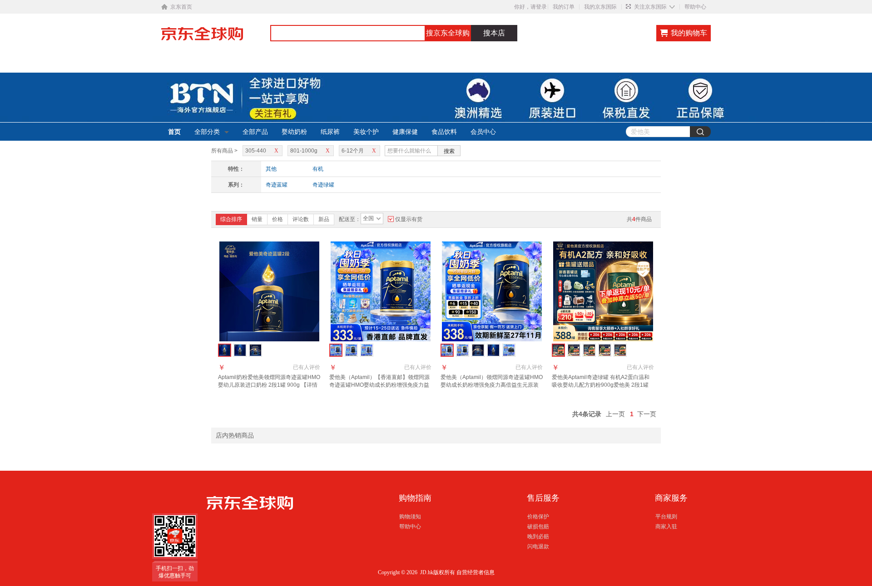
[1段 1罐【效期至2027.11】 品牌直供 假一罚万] (493, 350)
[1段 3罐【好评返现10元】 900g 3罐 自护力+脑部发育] (508, 350)
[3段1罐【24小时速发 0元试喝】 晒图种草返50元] (589, 350)
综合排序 (231, 219)
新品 (323, 219)
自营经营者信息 (475, 572)
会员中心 (483, 131)
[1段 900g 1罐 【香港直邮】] (351, 350)
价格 (277, 219)
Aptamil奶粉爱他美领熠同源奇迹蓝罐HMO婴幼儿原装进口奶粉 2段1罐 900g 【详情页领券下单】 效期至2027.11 (269, 385)
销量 (257, 219)
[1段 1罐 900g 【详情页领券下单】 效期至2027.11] (240, 350)
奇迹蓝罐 (276, 185)
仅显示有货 (408, 219)
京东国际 (215, 38)
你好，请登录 (530, 7)
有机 (317, 169)
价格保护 (538, 516)
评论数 (300, 219)
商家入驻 (666, 526)
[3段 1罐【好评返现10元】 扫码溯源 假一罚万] (462, 350)
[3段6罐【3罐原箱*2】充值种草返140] (604, 350)
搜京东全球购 (448, 33)
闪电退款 (538, 546)
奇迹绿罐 (323, 185)
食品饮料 (444, 131)
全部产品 (255, 131)
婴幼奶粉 (294, 131)
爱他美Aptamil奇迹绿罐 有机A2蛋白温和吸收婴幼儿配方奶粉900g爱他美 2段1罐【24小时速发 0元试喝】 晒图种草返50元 (602, 385)
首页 (174, 131)
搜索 (449, 151)
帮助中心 (695, 7)
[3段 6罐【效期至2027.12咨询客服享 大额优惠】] (478, 350)
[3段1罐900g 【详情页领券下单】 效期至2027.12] (255, 350)
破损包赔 (538, 526)
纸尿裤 (330, 131)
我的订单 (564, 7)
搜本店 (494, 33)
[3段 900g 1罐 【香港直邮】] (366, 350)
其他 (271, 169)
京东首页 (181, 7)
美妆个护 (366, 131)
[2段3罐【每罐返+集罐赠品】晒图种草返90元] (620, 350)
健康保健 (405, 131)
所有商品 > (224, 151)
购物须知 (410, 516)
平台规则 (666, 516)
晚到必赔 (538, 536)
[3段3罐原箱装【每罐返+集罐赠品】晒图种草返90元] (573, 350)
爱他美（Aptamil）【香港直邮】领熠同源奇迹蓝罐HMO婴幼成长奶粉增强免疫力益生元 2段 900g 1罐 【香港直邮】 (379, 385)
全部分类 (207, 131)
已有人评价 (306, 367)
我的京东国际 (600, 7)
